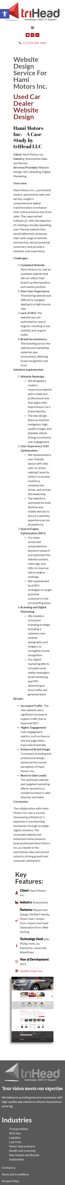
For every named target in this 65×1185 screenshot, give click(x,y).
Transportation (18, 1129)
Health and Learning (22, 1151)
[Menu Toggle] (32, 27)
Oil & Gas (15, 1133)
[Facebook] (28, 35)
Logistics (15, 1137)
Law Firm (15, 1142)
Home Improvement (22, 1146)
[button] (4, 14)
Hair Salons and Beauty (24, 1155)
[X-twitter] (37, 35)
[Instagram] (32, 35)
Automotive (16, 1159)
